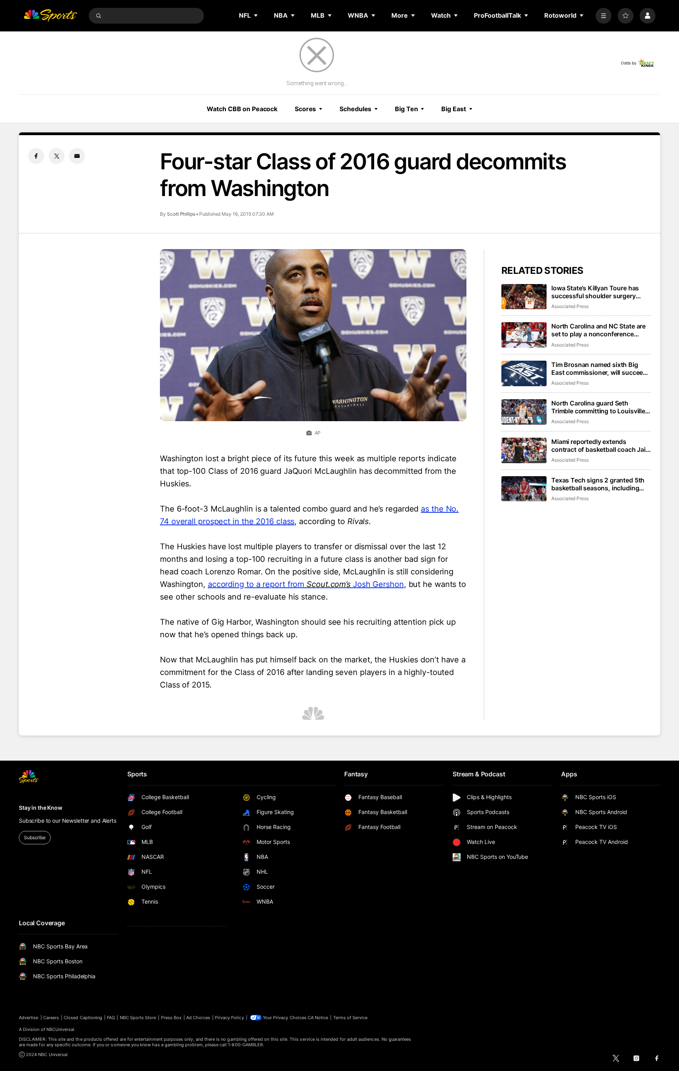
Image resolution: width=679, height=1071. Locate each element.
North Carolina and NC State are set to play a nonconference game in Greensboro (598, 330)
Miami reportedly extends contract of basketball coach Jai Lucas (598, 445)
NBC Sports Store (138, 1017)
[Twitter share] (56, 156)
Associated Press (570, 306)
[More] (603, 16)
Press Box (171, 1017)
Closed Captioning (83, 1017)
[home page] (50, 15)
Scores (305, 109)
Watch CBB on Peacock (242, 109)
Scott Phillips (181, 214)
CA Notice (318, 1017)
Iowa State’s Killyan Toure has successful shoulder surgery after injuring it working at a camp (600, 292)
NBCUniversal (60, 1029)
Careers (51, 1017)
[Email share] (77, 156)
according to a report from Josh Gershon (306, 584)
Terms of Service (350, 1017)
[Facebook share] (36, 156)
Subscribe (35, 837)
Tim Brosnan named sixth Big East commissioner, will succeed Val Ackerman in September (599, 368)
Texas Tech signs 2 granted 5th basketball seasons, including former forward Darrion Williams (598, 484)
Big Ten (406, 109)
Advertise (29, 1017)
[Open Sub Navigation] (256, 15)
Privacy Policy (229, 1017)
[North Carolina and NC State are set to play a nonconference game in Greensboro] (524, 335)
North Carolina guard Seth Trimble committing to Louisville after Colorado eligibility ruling (598, 407)
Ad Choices (198, 1017)
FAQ (111, 1017)
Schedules (355, 109)
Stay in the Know (40, 807)
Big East (453, 109)
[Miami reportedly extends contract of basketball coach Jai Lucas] (524, 450)
